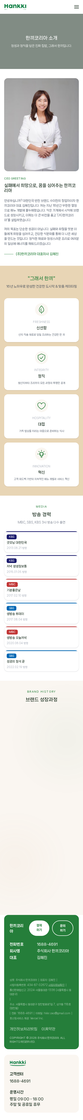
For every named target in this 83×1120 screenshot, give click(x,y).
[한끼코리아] (15, 7)
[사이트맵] (76, 7)
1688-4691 (47, 944)
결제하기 (39, 927)
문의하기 (62, 928)
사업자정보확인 (56, 985)
